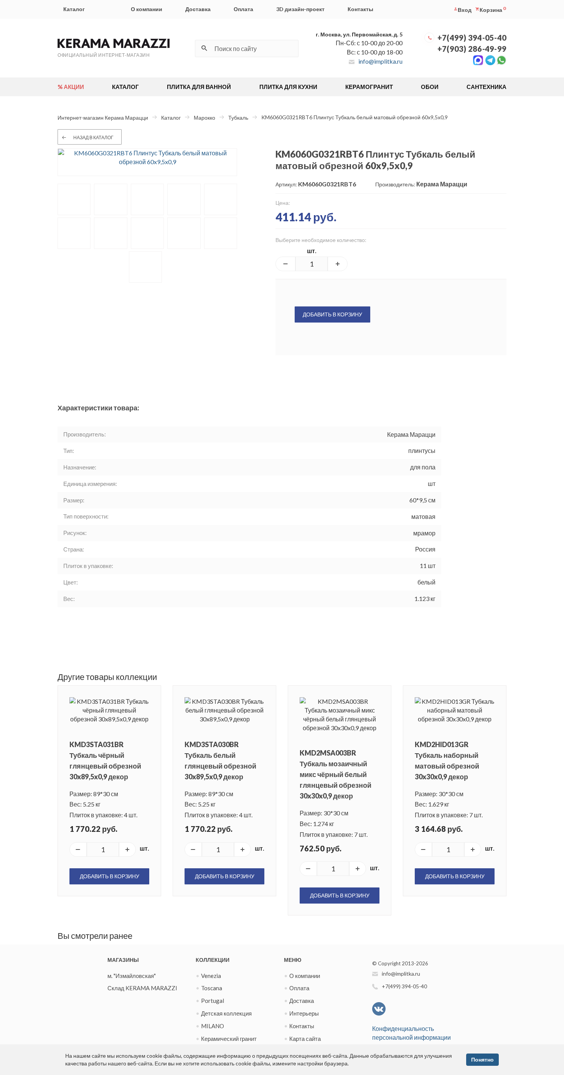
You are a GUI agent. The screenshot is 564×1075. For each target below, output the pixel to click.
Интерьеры (304, 1013)
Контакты (360, 9)
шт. (312, 250)
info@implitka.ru (380, 61)
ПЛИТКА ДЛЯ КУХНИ (288, 86)
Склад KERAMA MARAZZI (142, 987)
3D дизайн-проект (300, 9)
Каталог (74, 9)
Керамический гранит (229, 1038)
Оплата (243, 9)
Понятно (482, 1059)
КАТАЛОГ (125, 86)
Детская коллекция (226, 1013)
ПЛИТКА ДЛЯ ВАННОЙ (199, 86)
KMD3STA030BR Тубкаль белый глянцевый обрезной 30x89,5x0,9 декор (220, 760)
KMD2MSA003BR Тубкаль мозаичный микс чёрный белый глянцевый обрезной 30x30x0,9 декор (335, 774)
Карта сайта (305, 1038)
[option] (147, 162)
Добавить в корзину (332, 314)
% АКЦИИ (71, 86)
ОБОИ (430, 86)
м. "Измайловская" (131, 975)
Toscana (211, 987)
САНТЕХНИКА (486, 86)
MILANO (212, 1025)
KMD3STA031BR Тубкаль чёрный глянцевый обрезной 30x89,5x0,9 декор (105, 760)
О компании (146, 9)
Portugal (212, 1000)
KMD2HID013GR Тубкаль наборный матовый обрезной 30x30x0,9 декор (447, 760)
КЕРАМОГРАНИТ (369, 86)
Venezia (211, 975)
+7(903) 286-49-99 (471, 48)
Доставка (198, 9)
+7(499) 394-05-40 (471, 37)
